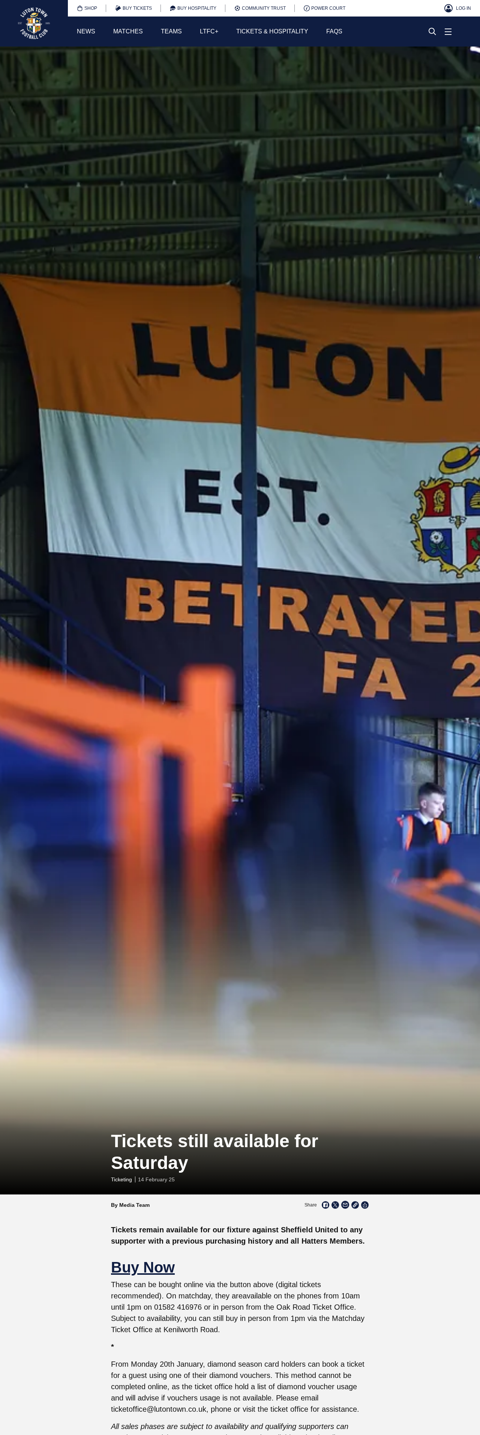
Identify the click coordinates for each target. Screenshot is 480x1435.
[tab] (87, 8)
